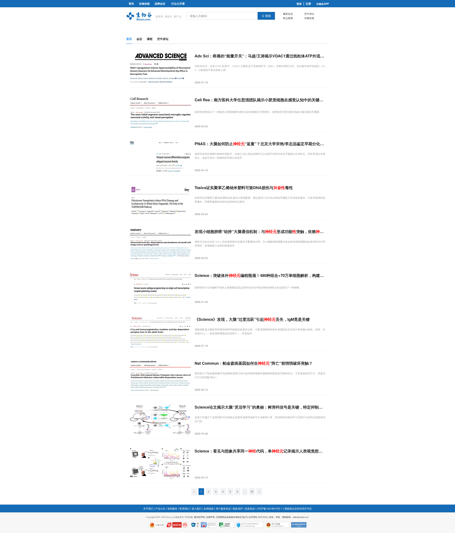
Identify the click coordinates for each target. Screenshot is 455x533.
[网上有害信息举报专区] (299, 525)
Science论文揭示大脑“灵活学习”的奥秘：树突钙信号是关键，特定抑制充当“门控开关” (260, 407)
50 (252, 491)
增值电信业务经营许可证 (298, 508)
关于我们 (148, 508)
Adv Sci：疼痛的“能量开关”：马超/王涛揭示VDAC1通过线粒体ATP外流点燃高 (260, 56)
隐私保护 (238, 508)
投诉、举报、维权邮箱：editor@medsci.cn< (289, 517)
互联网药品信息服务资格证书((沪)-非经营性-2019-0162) (242, 517)
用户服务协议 (223, 508)
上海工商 (159, 525)
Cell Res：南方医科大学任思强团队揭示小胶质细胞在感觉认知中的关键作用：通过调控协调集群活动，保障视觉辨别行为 (260, 100)
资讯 (129, 39)
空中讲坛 (309, 13)
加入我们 (197, 508)
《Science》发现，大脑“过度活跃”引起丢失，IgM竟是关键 (252, 319)
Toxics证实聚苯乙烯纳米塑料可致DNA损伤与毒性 (244, 187)
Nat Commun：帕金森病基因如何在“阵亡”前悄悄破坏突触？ (254, 363)
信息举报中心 (226, 525)
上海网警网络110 (177, 525)
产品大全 (160, 508)
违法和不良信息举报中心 (209, 525)
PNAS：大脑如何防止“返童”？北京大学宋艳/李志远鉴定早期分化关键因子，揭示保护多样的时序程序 (260, 143)
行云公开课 (178, 4)
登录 (299, 4)
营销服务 (172, 508)
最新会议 (288, 13)
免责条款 (250, 508)
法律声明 (210, 517)
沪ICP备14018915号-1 (269, 508)
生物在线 (309, 18)
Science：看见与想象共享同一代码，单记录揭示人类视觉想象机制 (260, 451)
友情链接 (209, 508)
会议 (139, 39)
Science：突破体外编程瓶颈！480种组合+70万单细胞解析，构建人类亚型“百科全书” (260, 275)
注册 (308, 4)
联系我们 (184, 508)
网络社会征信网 (198, 525)
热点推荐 (288, 18)
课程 (149, 39)
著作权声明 (199, 517)
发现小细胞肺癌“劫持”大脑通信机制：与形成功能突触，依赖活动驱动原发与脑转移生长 (260, 231)
